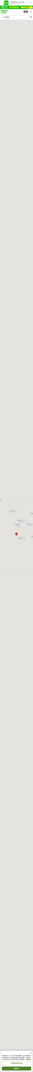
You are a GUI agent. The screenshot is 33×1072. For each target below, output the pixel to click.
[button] (4, 12)
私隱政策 (28, 1059)
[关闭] (31, 1053)
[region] (16, 1061)
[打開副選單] (30, 11)
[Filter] (30, 17)
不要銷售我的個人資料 (16, 1063)
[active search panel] (14, 17)
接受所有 (16, 1068)
